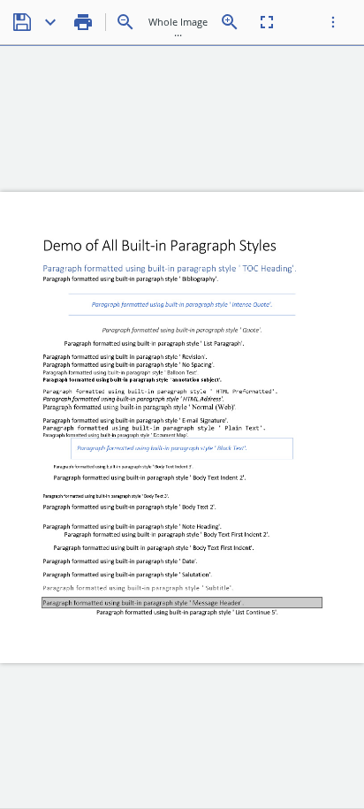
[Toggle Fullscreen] (266, 22)
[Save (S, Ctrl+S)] (22, 22)
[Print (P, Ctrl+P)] (83, 22)
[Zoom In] (229, 22)
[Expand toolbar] (333, 22)
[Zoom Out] (125, 22)
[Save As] (50, 22)
